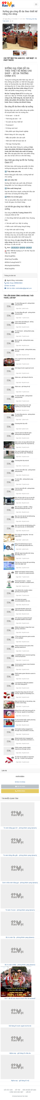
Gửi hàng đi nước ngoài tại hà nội (20, 1026)
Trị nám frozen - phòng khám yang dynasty (20, 910)
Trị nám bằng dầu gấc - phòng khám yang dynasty (20, 855)
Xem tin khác (10, 286)
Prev (5, 36)
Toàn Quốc (6, 21)
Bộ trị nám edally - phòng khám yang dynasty (20, 965)
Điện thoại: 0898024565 (14, 283)
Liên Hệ (28, 1092)
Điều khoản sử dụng (29, 1090)
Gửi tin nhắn (21, 786)
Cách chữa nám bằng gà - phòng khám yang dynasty (20, 883)
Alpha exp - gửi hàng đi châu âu (20, 1053)
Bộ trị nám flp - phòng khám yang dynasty (20, 937)
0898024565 (21, 791)
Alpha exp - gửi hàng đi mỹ (20, 1080)
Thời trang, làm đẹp (31, 19)
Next (34, 36)
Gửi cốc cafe (8, 1090)
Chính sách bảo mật (16, 1092)
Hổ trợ (17, 1090)
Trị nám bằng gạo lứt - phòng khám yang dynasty (20, 828)
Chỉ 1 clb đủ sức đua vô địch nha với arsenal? (20, 998)
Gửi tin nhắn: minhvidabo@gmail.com (19, 288)
